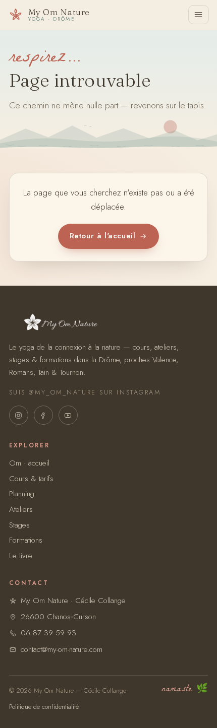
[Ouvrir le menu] (198, 14)
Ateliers (21, 509)
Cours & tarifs (31, 478)
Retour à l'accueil (103, 235)
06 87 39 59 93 (48, 632)
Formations (25, 540)
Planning (21, 493)
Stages (19, 525)
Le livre (20, 555)
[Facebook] (43, 415)
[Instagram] (18, 415)
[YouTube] (68, 415)
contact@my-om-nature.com (61, 649)
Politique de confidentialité (44, 706)
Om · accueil (29, 463)
